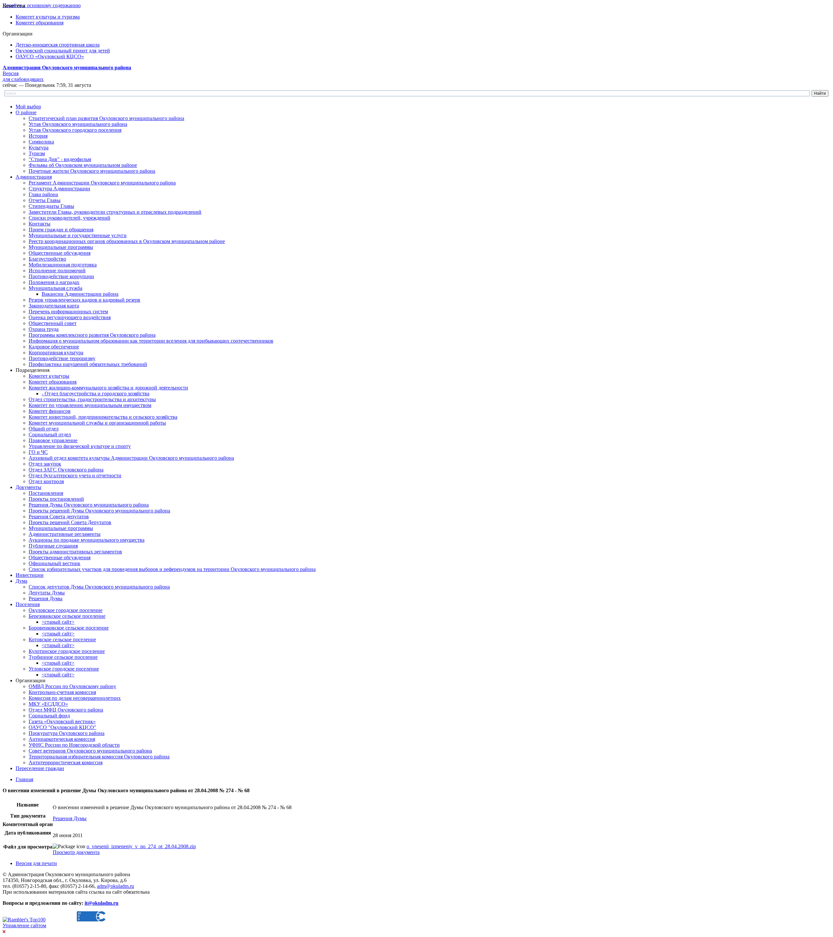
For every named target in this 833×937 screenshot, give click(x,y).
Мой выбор (28, 106)
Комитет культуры (49, 376)
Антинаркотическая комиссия (62, 739)
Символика (41, 141)
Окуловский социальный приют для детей (63, 50)
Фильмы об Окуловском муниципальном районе (83, 165)
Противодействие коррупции (61, 276)
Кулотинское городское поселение (67, 651)
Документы (28, 487)
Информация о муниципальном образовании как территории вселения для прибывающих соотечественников (151, 341)
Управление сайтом (24, 925)
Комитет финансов (50, 411)
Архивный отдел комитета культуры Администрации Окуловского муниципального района (131, 458)
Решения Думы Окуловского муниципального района (89, 505)
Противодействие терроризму (62, 358)
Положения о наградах (54, 282)
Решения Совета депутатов (59, 516)
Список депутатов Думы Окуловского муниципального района (99, 587)
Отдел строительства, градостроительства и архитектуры (92, 399)
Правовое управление (53, 440)
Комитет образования (39, 22)
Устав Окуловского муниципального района (78, 124)
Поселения (28, 604)
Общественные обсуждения (59, 253)
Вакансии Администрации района (80, 294)
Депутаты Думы (47, 592)
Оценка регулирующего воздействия (70, 317)
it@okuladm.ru (101, 903)
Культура (38, 147)
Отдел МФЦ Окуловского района (66, 710)
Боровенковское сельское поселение (69, 628)
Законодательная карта (54, 305)
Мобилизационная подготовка (63, 264)
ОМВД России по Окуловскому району (72, 686)
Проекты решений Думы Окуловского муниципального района (99, 510)
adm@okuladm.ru (115, 886)
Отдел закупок (45, 464)
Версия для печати (36, 863)
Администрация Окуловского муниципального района (67, 67)
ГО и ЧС (38, 452)
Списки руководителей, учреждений (69, 218)
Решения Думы (45, 598)
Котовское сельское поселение (62, 639)
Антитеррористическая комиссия (65, 762)
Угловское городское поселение (64, 669)
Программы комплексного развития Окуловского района (92, 335)
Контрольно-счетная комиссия (62, 692)
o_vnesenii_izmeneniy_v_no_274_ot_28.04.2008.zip (141, 846)
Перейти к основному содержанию (42, 5)
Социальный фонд (49, 715)
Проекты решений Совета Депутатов (70, 522)
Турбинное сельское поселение (63, 657)
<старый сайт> (58, 622)
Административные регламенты (65, 534)
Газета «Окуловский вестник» (62, 721)
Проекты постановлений (56, 499)
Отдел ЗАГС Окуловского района (66, 469)
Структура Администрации (59, 188)
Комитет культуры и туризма (48, 17)
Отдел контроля (46, 481)
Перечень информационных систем (68, 311)
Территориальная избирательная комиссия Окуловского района (99, 756)
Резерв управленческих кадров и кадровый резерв (84, 300)
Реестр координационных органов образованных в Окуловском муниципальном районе (127, 241)
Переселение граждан (40, 768)
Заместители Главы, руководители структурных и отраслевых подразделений (115, 212)
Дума (21, 581)
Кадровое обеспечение (54, 346)
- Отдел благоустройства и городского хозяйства (95, 393)
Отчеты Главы (45, 200)
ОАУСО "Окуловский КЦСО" (62, 727)
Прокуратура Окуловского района (66, 733)
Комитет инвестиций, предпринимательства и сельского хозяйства (103, 417)
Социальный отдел (50, 434)
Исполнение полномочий (57, 270)
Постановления (46, 493)
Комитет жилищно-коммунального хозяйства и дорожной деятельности (108, 387)
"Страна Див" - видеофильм (60, 159)
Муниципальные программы (61, 247)
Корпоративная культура (56, 352)
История (38, 136)
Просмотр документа (76, 852)
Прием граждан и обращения (61, 229)
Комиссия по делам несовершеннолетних (75, 698)
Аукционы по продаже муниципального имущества (86, 540)
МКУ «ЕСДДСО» (48, 704)
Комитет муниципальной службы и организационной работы (97, 423)
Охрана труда (44, 329)
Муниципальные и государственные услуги (78, 235)
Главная (24, 779)
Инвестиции (30, 575)
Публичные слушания (53, 546)
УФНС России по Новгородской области (74, 745)
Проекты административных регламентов (75, 551)
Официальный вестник (54, 563)
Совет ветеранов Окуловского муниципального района (90, 751)
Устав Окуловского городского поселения (75, 130)
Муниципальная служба (55, 288)
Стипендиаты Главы (51, 206)
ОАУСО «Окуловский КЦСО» (50, 56)
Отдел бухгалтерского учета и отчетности (75, 475)
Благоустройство (47, 259)
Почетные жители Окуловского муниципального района (92, 171)
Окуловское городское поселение (65, 610)
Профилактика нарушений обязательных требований (88, 364)
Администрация (34, 177)
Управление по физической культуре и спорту (80, 446)
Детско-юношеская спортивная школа (58, 45)
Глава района (43, 194)
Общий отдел (44, 428)
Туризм (37, 153)
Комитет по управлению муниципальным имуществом (90, 405)
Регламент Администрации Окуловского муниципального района (102, 182)
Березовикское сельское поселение (67, 616)
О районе (26, 112)
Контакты (39, 223)
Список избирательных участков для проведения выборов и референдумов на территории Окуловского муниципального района (172, 569)
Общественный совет (52, 323)
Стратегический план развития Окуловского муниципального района (106, 118)
